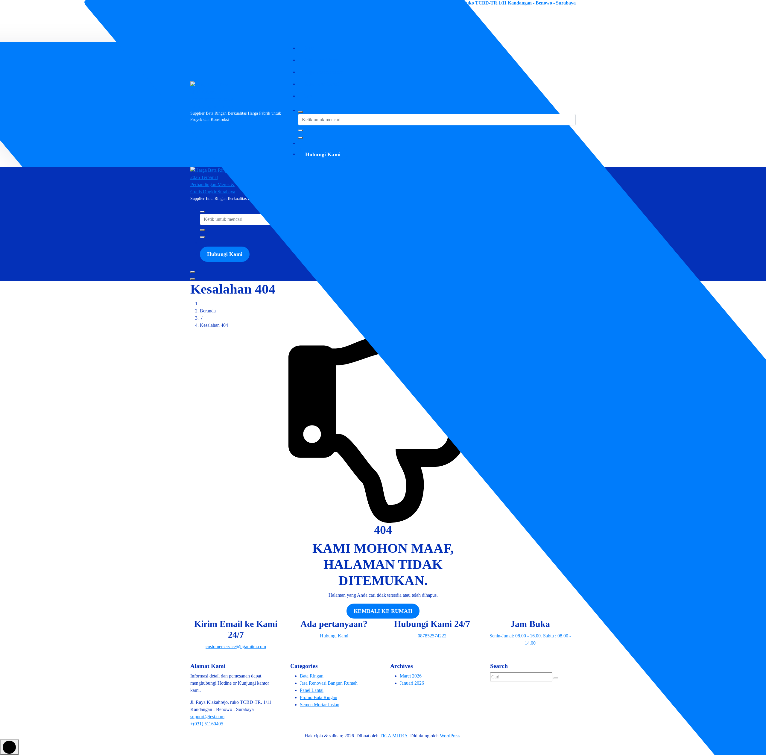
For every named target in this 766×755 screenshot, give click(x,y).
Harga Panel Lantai (321, 83)
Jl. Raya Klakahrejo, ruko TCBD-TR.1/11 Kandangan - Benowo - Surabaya (498, 2)
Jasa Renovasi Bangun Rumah (329, 683)
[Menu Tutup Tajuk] (192, 279)
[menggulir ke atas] (9, 747)
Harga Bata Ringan (321, 60)
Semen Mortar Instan (319, 704)
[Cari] (556, 678)
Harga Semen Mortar (323, 72)
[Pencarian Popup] (300, 112)
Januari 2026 (412, 683)
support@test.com (207, 716)
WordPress (450, 735)
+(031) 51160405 (206, 723)
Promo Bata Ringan (318, 697)
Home (308, 48)
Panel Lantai (311, 690)
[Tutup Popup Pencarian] (300, 138)
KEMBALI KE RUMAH (383, 611)
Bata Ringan (311, 675)
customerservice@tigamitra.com (222, 2)
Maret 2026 (411, 675)
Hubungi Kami (323, 154)
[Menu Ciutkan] (192, 272)
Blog (307, 95)
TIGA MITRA (394, 735)
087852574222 (204, 11)
